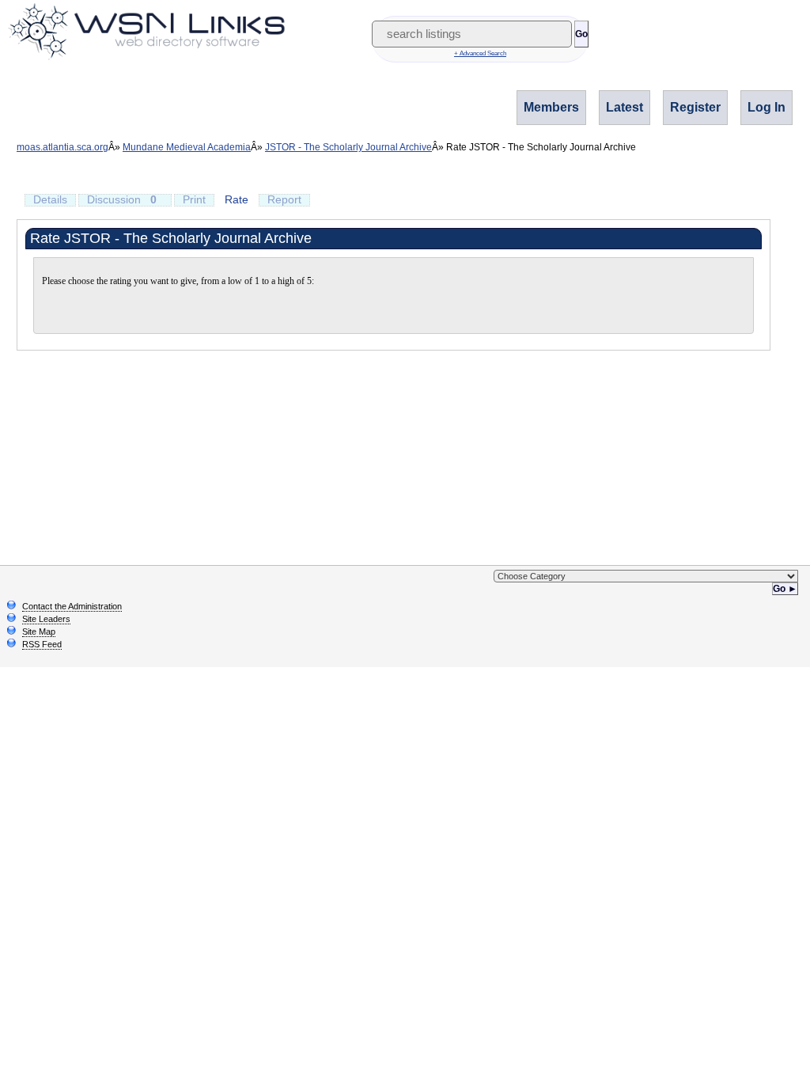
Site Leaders (46, 619)
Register (695, 107)
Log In (766, 107)
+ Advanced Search (480, 53)
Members (551, 107)
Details (50, 199)
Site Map (38, 631)
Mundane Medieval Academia (187, 147)
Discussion (122, 199)
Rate (236, 199)
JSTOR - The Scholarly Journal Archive (348, 147)
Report (284, 199)
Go (581, 34)
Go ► (785, 588)
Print (194, 199)
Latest (624, 107)
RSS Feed (42, 644)
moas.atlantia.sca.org (62, 147)
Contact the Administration (72, 606)
